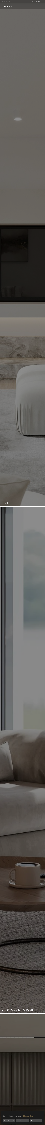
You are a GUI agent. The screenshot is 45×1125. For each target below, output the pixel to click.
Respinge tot (9, 1120)
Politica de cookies (27, 1116)
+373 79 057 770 (35, 1)
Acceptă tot (36, 1120)
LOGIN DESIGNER (6, 1)
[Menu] (41, 6)
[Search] (13, 1)
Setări (22, 1120)
